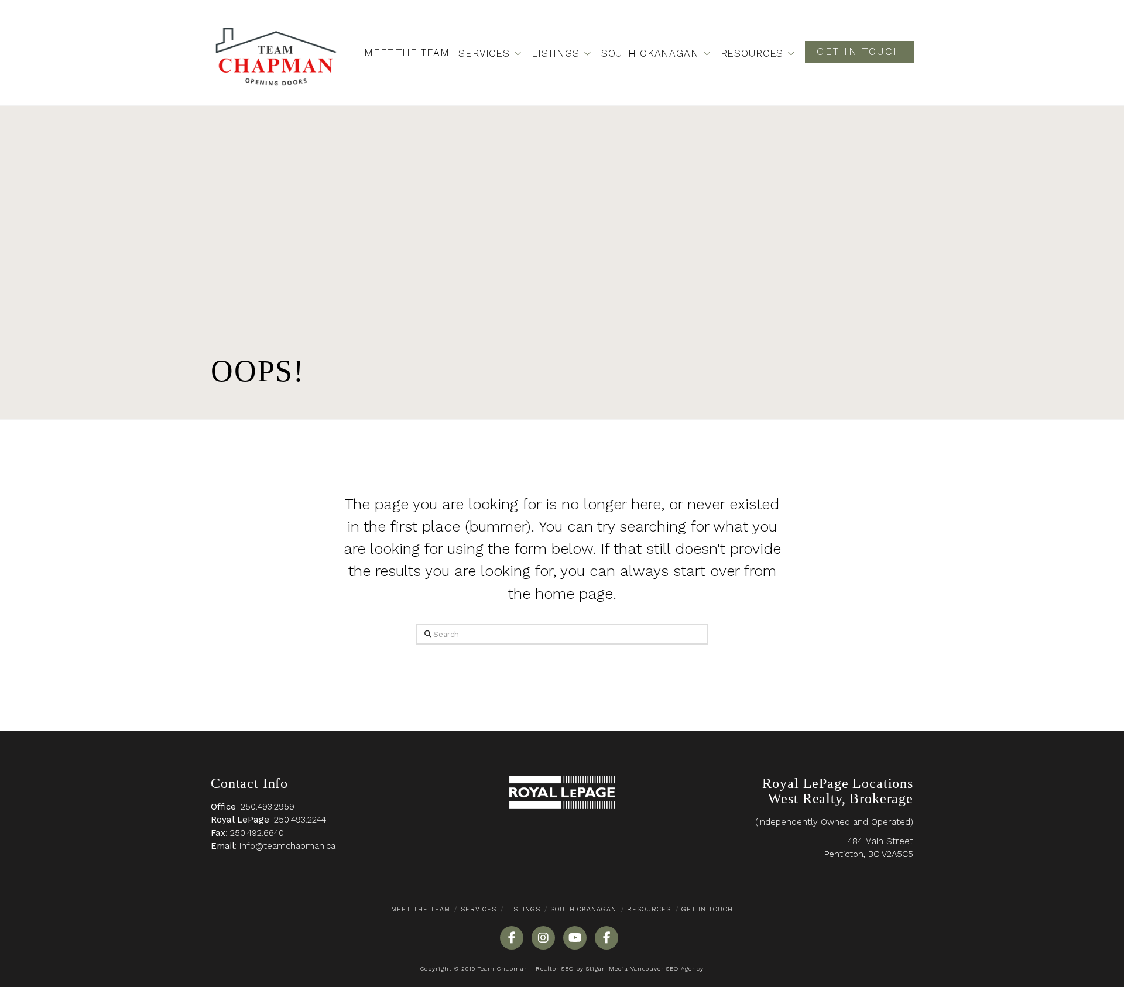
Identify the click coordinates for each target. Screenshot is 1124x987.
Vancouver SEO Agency (667, 968)
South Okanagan (583, 909)
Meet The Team (420, 909)
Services (478, 909)
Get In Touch (707, 909)
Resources (649, 909)
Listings (523, 909)
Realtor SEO (555, 968)
